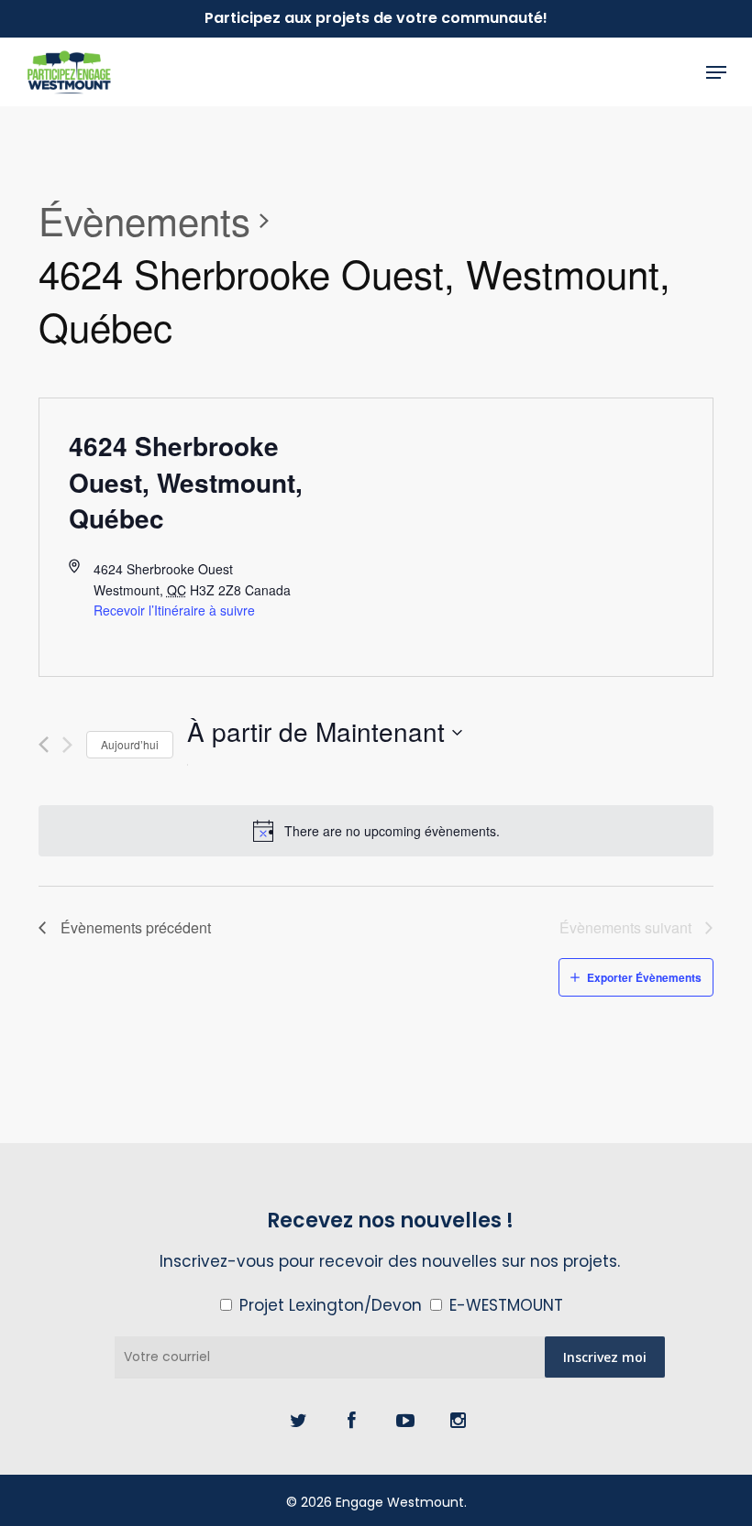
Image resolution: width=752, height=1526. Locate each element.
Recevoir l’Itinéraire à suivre (174, 610)
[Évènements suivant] (67, 744)
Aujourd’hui (130, 744)
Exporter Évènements (644, 977)
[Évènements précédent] (44, 744)
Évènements (144, 220)
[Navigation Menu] (716, 72)
